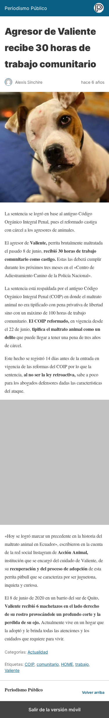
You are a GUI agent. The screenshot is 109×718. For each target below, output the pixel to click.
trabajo (82, 664)
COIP (29, 664)
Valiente (12, 670)
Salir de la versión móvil (54, 709)
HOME (67, 664)
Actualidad (38, 651)
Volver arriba (93, 692)
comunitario (48, 664)
